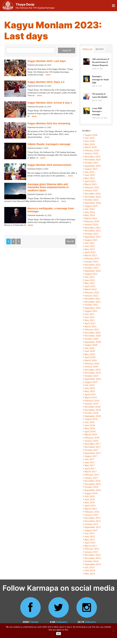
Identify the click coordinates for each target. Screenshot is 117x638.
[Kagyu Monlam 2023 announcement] (15, 172)
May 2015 (89, 539)
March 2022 (90, 289)
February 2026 (91, 150)
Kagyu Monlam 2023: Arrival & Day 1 (50, 102)
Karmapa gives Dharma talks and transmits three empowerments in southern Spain (48, 187)
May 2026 (89, 144)
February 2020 (91, 363)
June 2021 (89, 317)
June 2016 (89, 499)
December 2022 (92, 264)
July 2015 (89, 533)
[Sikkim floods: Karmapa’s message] (15, 151)
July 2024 (89, 209)
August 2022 (90, 274)
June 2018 (89, 425)
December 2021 (92, 298)
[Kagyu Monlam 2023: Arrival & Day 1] (15, 109)
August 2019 (90, 382)
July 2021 (89, 314)
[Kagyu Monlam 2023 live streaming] (15, 130)
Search (65, 50)
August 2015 (90, 530)
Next (69, 241)
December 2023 (92, 227)
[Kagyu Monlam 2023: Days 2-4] (15, 89)
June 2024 (89, 212)
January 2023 (91, 261)
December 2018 (92, 406)
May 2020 (89, 354)
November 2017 (92, 447)
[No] (113, 630)
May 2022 (89, 283)
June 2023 (89, 246)
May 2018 (89, 428)
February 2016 (91, 511)
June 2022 (89, 280)
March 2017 (90, 471)
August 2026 (90, 135)
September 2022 (92, 271)
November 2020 (92, 335)
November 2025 (92, 159)
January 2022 (91, 295)
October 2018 (91, 413)
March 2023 (90, 255)
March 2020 (90, 360)
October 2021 (91, 304)
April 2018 (89, 431)
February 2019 (91, 400)
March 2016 (90, 508)
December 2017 (92, 443)
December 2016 (92, 481)
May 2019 (89, 391)
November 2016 (92, 484)
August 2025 (90, 169)
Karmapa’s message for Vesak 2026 (100, 79)
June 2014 (89, 570)
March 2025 (90, 184)
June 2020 (89, 351)
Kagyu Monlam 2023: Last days (47, 61)
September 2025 (92, 166)
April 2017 (89, 468)
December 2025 (92, 156)
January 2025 (91, 190)
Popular (87, 49)
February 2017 (91, 474)
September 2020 (92, 342)
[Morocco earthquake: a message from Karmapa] (15, 215)
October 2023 (91, 233)
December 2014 (92, 555)
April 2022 (89, 286)
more (48, 75)
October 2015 (91, 524)
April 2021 (89, 323)
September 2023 (92, 236)
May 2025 (89, 178)
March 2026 (90, 147)
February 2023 (91, 258)
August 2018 (90, 419)
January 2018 (91, 440)
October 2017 (91, 450)
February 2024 (91, 221)
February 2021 (91, 329)
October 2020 (91, 338)
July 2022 (89, 277)
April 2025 (89, 181)
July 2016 (89, 496)
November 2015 (92, 521)
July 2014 (89, 567)
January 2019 (91, 403)
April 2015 (89, 542)
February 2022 (91, 292)
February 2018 (91, 437)
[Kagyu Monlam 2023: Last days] (15, 68)
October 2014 (91, 561)
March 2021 (90, 326)
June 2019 (89, 388)
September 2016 (92, 490)
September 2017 (92, 453)
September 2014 (92, 564)
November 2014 (92, 558)
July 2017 (89, 459)
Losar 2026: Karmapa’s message (97, 111)
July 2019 (89, 385)
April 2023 (89, 252)
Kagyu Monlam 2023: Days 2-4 (46, 82)
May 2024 (89, 215)
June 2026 (89, 141)
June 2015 (89, 536)
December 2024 (92, 193)
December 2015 (92, 518)
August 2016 (90, 493)
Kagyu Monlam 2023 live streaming (49, 123)
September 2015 (92, 527)
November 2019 (92, 372)
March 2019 (90, 397)
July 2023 (89, 243)
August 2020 (90, 345)
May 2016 (89, 502)
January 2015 (91, 552)
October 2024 (91, 199)
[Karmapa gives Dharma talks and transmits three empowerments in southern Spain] (15, 191)
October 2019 (91, 376)
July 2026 (89, 138)
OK (58, 633)
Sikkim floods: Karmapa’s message (49, 144)
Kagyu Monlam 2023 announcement (49, 165)
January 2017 (91, 477)
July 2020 (89, 348)
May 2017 (89, 465)
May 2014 (89, 573)
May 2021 (89, 320)
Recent (100, 49)
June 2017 (89, 462)
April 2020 (89, 357)
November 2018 (92, 410)
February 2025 (91, 187)
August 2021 (90, 311)
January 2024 (91, 224)
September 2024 (92, 203)
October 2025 (91, 162)
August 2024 (90, 206)
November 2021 (92, 301)
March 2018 (90, 434)
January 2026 (91, 153)
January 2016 (91, 515)
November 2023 (92, 230)
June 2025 (89, 175)
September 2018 (92, 416)
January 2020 (91, 366)
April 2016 (89, 505)
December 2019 (92, 369)
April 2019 (89, 394)
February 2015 (91, 548)
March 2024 (90, 218)
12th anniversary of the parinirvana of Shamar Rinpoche (100, 62)
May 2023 (89, 249)
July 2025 (89, 172)
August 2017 (90, 456)
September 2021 (92, 308)
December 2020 (92, 332)
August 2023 (90, 240)
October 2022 (91, 267)
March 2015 (90, 545)
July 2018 (89, 422)
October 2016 (91, 487)
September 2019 (92, 379)
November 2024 (92, 196)
